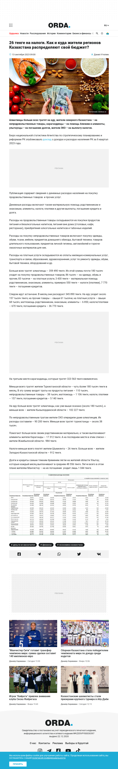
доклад (47, 139)
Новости (24, 33)
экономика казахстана (71, 545)
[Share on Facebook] (19, 554)
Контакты (44, 743)
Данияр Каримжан (17, 661)
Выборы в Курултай (76, 743)
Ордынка (14, 33)
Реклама (58, 743)
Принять (18, 764)
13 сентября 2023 (21, 54)
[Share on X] (79, 554)
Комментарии (64, 33)
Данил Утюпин (101, 54)
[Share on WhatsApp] (59, 554)
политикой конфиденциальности (48, 758)
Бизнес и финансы (82, 33)
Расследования (38, 33)
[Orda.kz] (59, 727)
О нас (33, 743)
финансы (47, 545)
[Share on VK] (99, 554)
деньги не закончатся (24, 545)
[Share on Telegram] (39, 554)
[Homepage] (59, 25)
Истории (51, 33)
